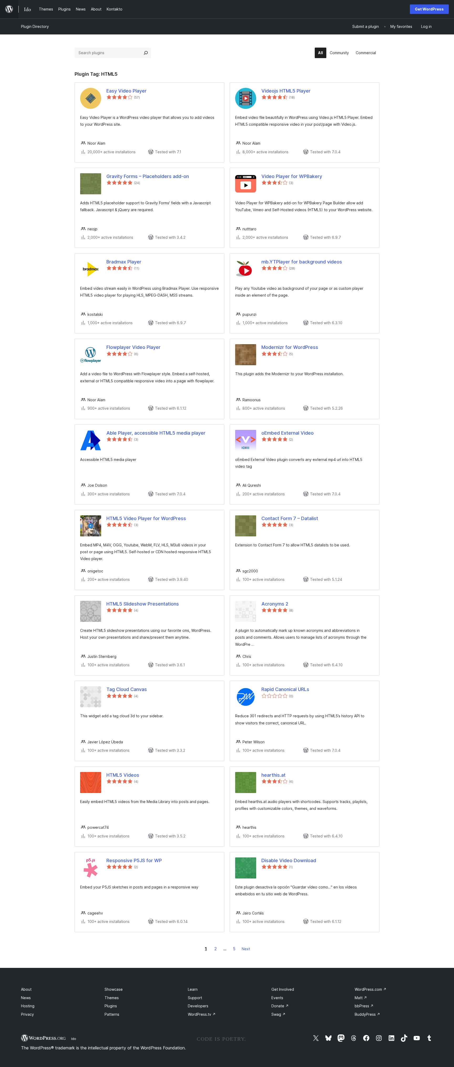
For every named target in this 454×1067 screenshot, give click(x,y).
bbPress (364, 1006)
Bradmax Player (123, 262)
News (26, 997)
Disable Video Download (288, 860)
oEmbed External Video (287, 433)
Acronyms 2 (274, 604)
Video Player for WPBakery (291, 176)
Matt (361, 997)
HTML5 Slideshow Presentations (142, 604)
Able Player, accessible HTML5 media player (155, 433)
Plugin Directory (35, 26)
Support (195, 997)
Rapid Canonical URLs (285, 689)
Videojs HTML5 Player (286, 91)
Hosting (27, 1006)
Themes (112, 997)
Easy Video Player (126, 91)
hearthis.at (273, 775)
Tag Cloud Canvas (126, 689)
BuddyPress (367, 1014)
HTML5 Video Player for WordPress (146, 518)
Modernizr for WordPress (289, 347)
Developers (198, 1006)
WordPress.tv (202, 1014)
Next (246, 949)
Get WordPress (429, 9)
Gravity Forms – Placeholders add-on (147, 176)
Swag (278, 1014)
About (26, 989)
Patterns (112, 1014)
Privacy (27, 1014)
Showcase (114, 989)
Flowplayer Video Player (133, 347)
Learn (193, 989)
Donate (280, 1006)
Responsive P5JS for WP (134, 860)
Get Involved (282, 989)
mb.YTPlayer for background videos (301, 262)
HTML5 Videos (122, 775)
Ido (73, 1038)
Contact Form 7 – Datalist (289, 518)
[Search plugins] (146, 53)
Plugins (111, 1006)
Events (277, 997)
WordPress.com (370, 989)
